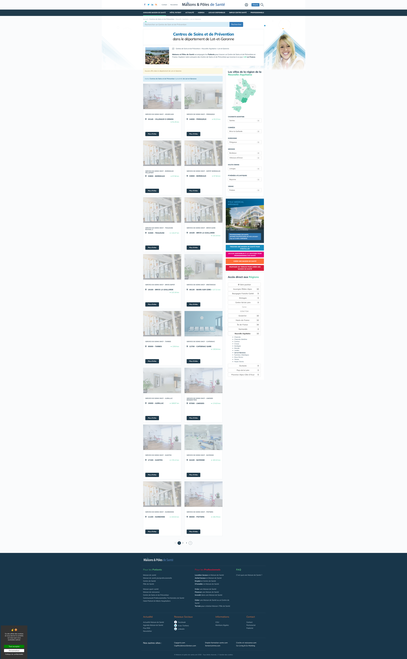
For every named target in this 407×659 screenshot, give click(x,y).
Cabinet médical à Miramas (239, 230)
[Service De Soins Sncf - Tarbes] (162, 323)
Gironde (237, 348)
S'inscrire (255, 5)
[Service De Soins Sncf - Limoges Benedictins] (203, 380)
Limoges (244, 169)
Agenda (201, 12)
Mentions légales (222, 625)
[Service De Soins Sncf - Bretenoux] (203, 266)
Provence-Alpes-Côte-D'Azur (245, 375)
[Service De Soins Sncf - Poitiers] (203, 494)
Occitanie (249, 366)
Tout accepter (14, 646)
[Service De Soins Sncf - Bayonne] (203, 437)
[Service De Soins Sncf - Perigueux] (203, 96)
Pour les (152, 569)
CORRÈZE (231, 127)
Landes (236, 350)
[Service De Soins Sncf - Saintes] (162, 437)
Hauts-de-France (247, 320)
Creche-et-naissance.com (246, 643)
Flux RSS (146, 628)
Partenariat (251, 625)
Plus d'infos (152, 134)
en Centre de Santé (205, 581)
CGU (217, 622)
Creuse (236, 344)
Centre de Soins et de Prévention (156, 595)
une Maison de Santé (205, 589)
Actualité (189, 12)
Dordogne (237, 346)
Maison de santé (149, 575)
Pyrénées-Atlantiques (241, 355)
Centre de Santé (149, 581)
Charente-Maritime (240, 339)
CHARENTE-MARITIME (236, 117)
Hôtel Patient (175, 12)
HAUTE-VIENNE (233, 165)
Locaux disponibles (216, 12)
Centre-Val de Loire (247, 302)
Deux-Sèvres (238, 357)
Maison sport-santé (151, 589)
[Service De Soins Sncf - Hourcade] (162, 96)
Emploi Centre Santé (238, 12)
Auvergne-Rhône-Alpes (246, 289)
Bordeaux (244, 153)
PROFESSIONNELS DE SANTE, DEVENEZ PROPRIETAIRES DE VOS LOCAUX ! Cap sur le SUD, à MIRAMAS (244, 236)
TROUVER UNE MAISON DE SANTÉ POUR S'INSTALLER (245, 248)
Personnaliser (14, 650)
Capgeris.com (179, 643)
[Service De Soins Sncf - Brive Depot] (162, 266)
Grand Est (249, 316)
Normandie (249, 329)
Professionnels (257, 12)
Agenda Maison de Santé (153, 625)
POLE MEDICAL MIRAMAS (236, 203)
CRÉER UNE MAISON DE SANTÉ (244, 261)
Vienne (236, 359)
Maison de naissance (151, 592)
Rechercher (236, 24)
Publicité (249, 628)
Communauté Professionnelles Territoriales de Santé (163, 598)
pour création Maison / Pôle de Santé (212, 606)
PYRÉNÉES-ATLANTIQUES (237, 175)
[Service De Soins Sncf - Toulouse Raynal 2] (162, 210)
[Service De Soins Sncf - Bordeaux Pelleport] (162, 153)
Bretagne (249, 298)
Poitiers (244, 190)
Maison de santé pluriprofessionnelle (157, 578)
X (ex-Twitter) (183, 625)
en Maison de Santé (209, 575)
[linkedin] (152, 4)
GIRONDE (231, 149)
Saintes (244, 120)
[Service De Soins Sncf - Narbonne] (162, 494)
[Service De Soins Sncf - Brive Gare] (203, 210)
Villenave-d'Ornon (244, 158)
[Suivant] (190, 543)
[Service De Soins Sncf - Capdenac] (203, 323)
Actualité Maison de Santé (153, 622)
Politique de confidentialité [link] (14, 654)
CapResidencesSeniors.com (185, 646)
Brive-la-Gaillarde (244, 131)
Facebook (182, 622)
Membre (247, 5)
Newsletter (174, 5)
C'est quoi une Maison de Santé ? (249, 575)
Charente (237, 337)
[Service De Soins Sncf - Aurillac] (162, 380)
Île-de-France (248, 325)
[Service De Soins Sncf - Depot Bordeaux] (203, 153)
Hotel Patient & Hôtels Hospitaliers (157, 601)
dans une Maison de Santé (208, 595)
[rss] (156, 4)
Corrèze (237, 341)
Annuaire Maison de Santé (154, 12)
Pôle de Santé (148, 584)
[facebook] (144, 4)
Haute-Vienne (239, 362)
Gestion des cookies (226, 655)
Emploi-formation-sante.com (216, 643)
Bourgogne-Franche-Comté (245, 293)
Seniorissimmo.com (212, 646)
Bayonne (244, 179)
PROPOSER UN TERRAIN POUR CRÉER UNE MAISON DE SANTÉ (245, 268)
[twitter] (148, 4)
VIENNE (230, 186)
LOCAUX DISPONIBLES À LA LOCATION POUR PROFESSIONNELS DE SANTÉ (245, 255)
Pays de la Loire (248, 370)
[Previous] (175, 543)
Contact (164, 5)
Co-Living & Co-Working (245, 646)
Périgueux (244, 142)
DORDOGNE (232, 138)
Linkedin (181, 629)
